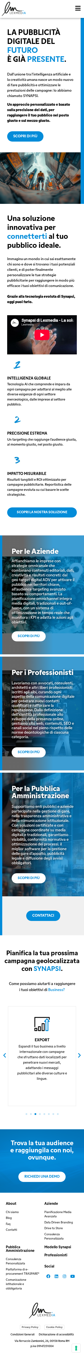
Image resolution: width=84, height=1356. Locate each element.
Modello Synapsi (57, 1247)
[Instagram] (64, 1276)
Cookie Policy (54, 1327)
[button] (78, 8)
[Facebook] (48, 1276)
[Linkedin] (56, 1276)
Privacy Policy (30, 1327)
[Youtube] (73, 1276)
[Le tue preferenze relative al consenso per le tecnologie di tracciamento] (76, 1348)
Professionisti (55, 1255)
